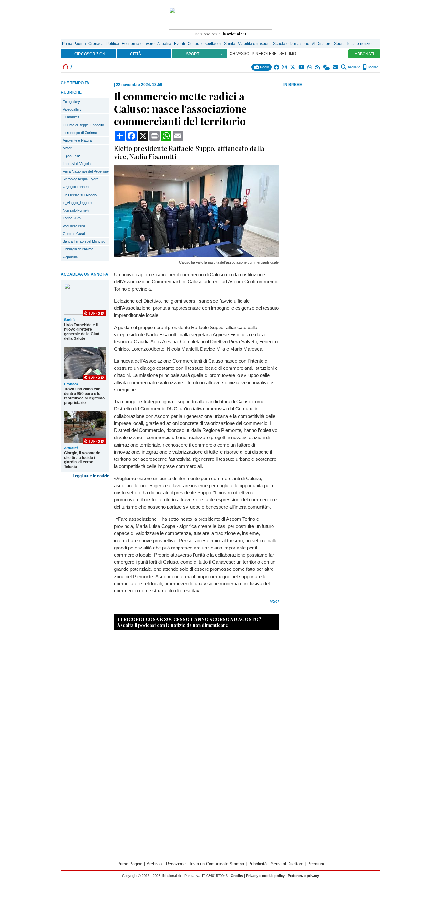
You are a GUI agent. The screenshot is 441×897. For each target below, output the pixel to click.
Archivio (353, 67)
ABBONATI (364, 54)
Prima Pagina (74, 43)
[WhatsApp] (310, 67)
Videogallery (72, 109)
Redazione (176, 864)
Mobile (372, 67)
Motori (67, 148)
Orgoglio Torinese (76, 187)
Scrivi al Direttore (287, 864)
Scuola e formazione (291, 43)
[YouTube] (301, 67)
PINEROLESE (264, 53)
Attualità (164, 43)
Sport (339, 43)
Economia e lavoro (138, 43)
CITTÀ (135, 54)
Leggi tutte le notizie (91, 476)
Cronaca (96, 43)
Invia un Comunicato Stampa (217, 864)
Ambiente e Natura (77, 140)
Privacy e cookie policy (265, 876)
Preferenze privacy (303, 876)
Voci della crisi (74, 226)
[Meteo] (326, 67)
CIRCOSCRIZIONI (90, 54)
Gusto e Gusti (74, 234)
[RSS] (318, 67)
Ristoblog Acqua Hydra (80, 179)
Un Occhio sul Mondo (80, 195)
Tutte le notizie (359, 43)
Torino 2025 (72, 218)
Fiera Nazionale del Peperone (86, 171)
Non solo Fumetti (76, 210)
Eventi (179, 43)
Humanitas (71, 117)
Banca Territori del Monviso (84, 241)
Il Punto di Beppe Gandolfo (83, 125)
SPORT (192, 54)
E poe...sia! (71, 156)
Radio (264, 67)
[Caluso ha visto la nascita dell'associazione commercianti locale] (196, 255)
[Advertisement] (331, 138)
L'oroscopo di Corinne (80, 133)
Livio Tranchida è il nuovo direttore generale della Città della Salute (81, 332)
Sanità (229, 43)
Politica (112, 43)
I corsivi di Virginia (77, 164)
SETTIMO (287, 53)
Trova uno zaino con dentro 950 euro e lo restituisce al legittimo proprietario (84, 396)
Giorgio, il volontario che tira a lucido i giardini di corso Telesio (82, 460)
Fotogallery (71, 102)
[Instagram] (285, 67)
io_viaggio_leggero (77, 203)
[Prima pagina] (65, 67)
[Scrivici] (336, 67)
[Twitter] (293, 67)
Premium (315, 864)
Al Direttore (322, 43)
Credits (237, 876)
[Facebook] (277, 67)
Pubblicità (257, 864)
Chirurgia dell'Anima (78, 249)
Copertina (70, 257)
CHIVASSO (239, 53)
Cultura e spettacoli (204, 43)
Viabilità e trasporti (254, 43)
